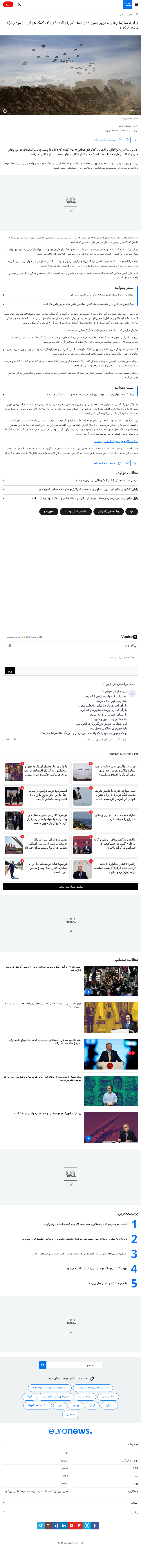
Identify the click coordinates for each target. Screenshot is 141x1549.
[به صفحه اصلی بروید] (127, 4)
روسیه (76, 1405)
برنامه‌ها (64, 1483)
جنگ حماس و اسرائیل (108, 511)
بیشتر (135, 1512)
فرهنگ (65, 1476)
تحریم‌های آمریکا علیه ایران (55, 1397)
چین (60, 1405)
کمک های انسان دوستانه (75, 511)
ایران (29, 1397)
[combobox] (70, 1365)
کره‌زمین (64, 1460)
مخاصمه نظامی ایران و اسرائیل (93, 1388)
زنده (8, 4)
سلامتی (70, 1414)
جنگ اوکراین (108, 1397)
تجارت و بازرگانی (130, 1460)
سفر (136, 1476)
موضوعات (133, 1444)
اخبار (130, 14)
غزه (131, 511)
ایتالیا (92, 1405)
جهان (122, 14)
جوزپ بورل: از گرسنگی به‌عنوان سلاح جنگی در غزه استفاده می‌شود (101, 295)
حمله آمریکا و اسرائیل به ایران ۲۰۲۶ (50, 1388)
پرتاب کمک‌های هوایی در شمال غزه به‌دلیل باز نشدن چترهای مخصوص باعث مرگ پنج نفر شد (90, 394)
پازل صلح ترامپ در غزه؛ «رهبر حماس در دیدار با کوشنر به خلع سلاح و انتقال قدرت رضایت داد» (85, 499)
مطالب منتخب (126, 960)
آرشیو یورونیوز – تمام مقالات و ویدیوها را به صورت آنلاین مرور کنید (36, 1491)
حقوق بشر (49, 511)
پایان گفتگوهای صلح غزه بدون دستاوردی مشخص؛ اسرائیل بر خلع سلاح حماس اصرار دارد (88, 489)
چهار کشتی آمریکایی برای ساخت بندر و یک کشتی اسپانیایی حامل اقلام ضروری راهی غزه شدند (88, 304)
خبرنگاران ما (132, 1491)
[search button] (42, 1365)
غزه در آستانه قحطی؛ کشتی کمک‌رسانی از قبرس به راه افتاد (105, 480)
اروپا (136, 1453)
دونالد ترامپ (85, 1397)
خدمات (134, 1503)
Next (135, 1468)
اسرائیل (109, 1405)
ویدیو (135, 1483)
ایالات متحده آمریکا (37, 1405)
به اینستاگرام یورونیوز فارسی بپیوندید (116, 441)
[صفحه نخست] (137, 14)
